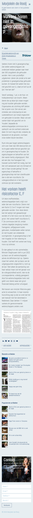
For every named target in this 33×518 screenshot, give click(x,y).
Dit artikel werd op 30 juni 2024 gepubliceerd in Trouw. (10, 55)
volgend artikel (25, 345)
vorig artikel (7, 345)
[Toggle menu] (29, 4)
